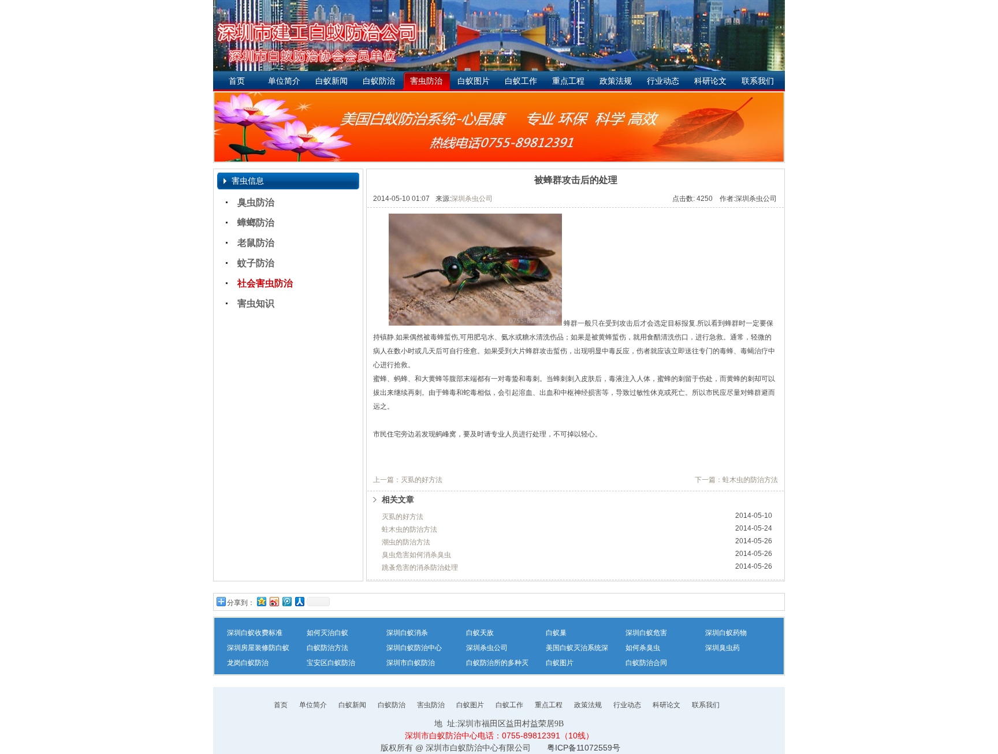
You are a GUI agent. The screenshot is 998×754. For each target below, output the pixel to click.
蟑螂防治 (255, 222)
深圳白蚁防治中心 (414, 648)
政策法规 (615, 81)
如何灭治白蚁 (327, 633)
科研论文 (710, 81)
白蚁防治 (379, 81)
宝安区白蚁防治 (331, 663)
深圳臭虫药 (722, 648)
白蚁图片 (473, 81)
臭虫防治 (255, 202)
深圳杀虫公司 (472, 199)
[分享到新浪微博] (273, 601)
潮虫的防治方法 (406, 542)
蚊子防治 (255, 263)
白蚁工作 (521, 81)
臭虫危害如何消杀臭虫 (416, 555)
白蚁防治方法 (327, 648)
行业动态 (663, 81)
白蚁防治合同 (646, 663)
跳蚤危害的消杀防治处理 (420, 567)
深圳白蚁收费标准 (254, 633)
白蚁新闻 (331, 81)
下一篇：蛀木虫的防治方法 (736, 480)
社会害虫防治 (265, 283)
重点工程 (568, 81)
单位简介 (284, 81)
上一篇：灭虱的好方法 (407, 480)
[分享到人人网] (299, 601)
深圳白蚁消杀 (407, 633)
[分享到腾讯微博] (286, 601)
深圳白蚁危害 (646, 633)
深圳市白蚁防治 (410, 663)
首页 (237, 81)
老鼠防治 (255, 243)
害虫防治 (426, 81)
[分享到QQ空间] (261, 601)
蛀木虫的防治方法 (409, 529)
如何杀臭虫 (642, 648)
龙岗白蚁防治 (248, 663)
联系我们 (758, 81)
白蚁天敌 (480, 633)
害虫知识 (255, 303)
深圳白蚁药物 (726, 633)
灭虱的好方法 (402, 517)
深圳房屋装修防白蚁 (258, 648)
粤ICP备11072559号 (583, 747)
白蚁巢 (556, 633)
